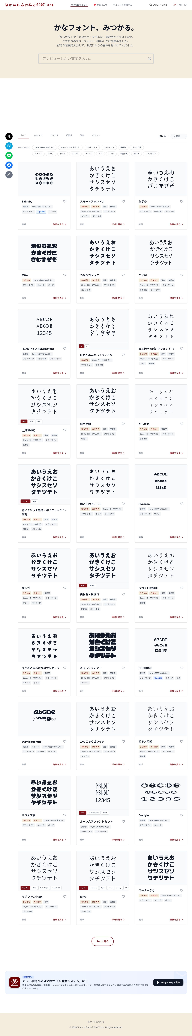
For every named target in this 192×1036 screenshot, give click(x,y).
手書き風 (157, 211)
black (127, 888)
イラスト (96, 135)
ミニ (178, 678)
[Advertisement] (96, 101)
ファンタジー (55, 359)
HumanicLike (94, 813)
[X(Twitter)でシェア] (9, 136)
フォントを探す (160, 4)
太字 (31, 421)
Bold (34, 888)
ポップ (51, 285)
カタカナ (54, 135)
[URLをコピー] (9, 174)
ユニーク (52, 211)
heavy (119, 888)
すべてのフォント (79, 5)
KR (180, 4)
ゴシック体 (96, 216)
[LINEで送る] (9, 155)
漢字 (82, 135)
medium (94, 888)
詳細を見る (58, 224)
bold (110, 888)
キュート (41, 285)
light (103, 888)
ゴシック (25, 501)
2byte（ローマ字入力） (90, 211)
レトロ (142, 363)
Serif (105, 813)
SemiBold (56, 888)
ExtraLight (44, 888)
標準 (24, 421)
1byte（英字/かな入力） (42, 206)
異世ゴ (83, 585)
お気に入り (102, 5)
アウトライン (109, 211)
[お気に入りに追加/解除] (65, 201)
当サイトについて (96, 1022)
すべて (23, 135)
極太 (39, 421)
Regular (25, 888)
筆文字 (25, 445)
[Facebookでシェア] (9, 165)
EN (185, 4)
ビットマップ (28, 211)
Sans (82, 813)
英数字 (69, 135)
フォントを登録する (122, 5)
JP (175, 4)
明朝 (34, 501)
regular (83, 888)
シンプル (84, 216)
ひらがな (38, 135)
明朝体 (151, 363)
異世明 (92, 585)
